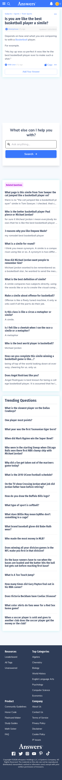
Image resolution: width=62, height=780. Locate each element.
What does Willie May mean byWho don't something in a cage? (27, 516)
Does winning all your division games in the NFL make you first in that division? (29, 549)
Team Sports (27, 14)
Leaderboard (11, 657)
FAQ (7, 734)
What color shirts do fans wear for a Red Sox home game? (30, 607)
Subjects (8, 14)
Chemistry (37, 662)
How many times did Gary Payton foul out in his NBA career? (29, 585)
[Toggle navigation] (3, 3)
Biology (35, 668)
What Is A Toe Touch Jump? (19, 575)
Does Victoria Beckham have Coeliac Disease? (30, 596)
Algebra (36, 657)
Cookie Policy (38, 734)
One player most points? (18, 420)
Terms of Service (40, 717)
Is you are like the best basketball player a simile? (26, 20)
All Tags (8, 662)
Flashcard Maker (13, 717)
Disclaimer (37, 728)
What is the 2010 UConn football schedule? (29, 474)
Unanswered (11, 668)
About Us (36, 706)
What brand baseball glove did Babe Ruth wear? (28, 528)
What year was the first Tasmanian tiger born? (30, 429)
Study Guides (11, 723)
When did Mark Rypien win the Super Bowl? (29, 438)
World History (39, 673)
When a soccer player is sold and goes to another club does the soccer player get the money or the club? (29, 620)
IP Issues (36, 740)
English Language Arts (43, 679)
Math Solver (10, 728)
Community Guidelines (15, 706)
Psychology (37, 684)
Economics (37, 695)
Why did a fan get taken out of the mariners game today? (29, 464)
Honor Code (11, 712)
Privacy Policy (38, 723)
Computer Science (41, 690)
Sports (16, 14)
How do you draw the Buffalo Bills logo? (27, 496)
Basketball (21, 39)
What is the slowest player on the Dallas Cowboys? (27, 409)
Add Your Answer (31, 71)
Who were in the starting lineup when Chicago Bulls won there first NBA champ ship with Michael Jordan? (30, 450)
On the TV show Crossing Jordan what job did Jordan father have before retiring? (30, 485)
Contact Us (37, 712)
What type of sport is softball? (22, 505)
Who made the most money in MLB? (25, 538)
